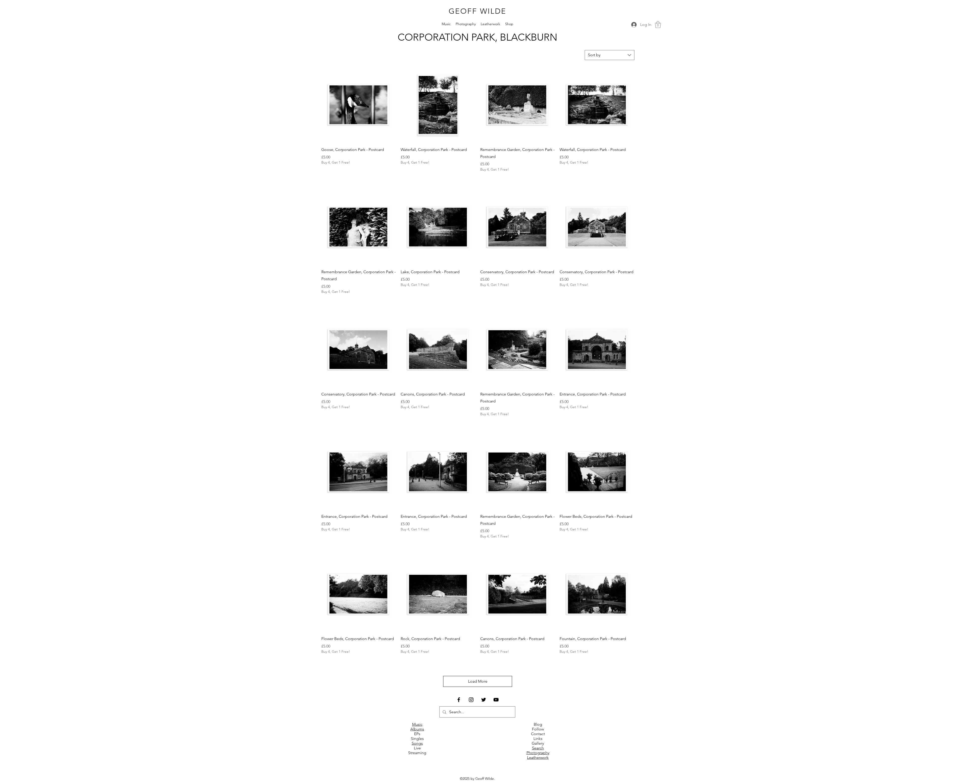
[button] (658, 24)
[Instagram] (471, 700)
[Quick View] (358, 104)
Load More (477, 681)
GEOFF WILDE (477, 11)
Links (537, 738)
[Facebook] (459, 700)
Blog (538, 724)
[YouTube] (496, 700)
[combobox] (609, 55)
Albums (417, 729)
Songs (417, 743)
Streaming (417, 752)
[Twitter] (483, 700)
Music (417, 724)
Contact (538, 733)
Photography (537, 752)
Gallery (538, 743)
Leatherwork (538, 757)
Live (417, 748)
